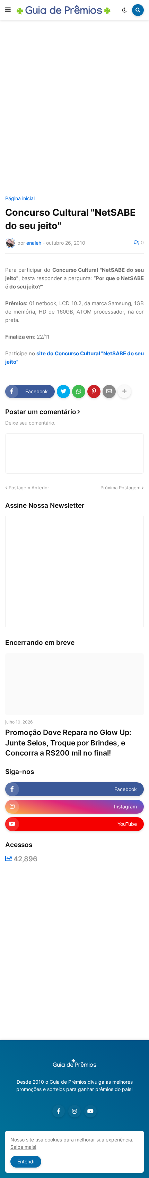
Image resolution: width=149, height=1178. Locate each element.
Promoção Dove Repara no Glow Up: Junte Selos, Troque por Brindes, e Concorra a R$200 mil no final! (68, 742)
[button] (8, 10)
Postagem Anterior (29, 487)
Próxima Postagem (120, 487)
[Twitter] (63, 391)
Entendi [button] (25, 1161)
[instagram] (74, 1111)
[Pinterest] (93, 391)
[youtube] (90, 1111)
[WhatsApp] (78, 391)
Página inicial (20, 198)
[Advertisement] (74, 109)
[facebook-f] (58, 1111)
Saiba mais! (23, 1147)
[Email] (109, 391)
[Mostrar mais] (124, 391)
